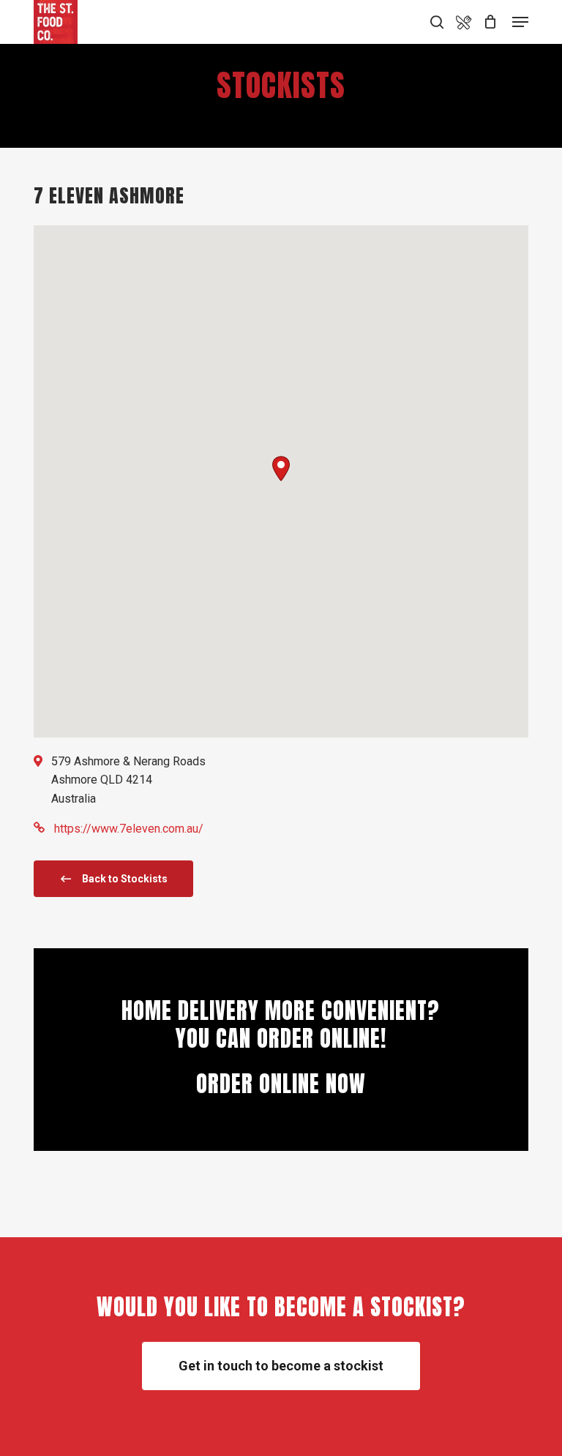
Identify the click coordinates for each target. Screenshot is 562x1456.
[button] (281, 468)
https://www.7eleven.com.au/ (128, 829)
